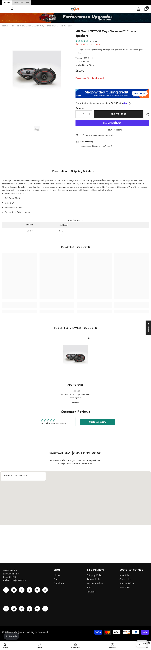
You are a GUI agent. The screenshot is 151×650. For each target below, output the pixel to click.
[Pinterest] (21, 590)
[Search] (12, 9)
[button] (82, 41)
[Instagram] (14, 590)
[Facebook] (6, 590)
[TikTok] (29, 590)
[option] (36, 74)
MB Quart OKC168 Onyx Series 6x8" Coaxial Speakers (75, 396)
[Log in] (138, 9)
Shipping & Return (82, 171)
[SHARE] (146, 114)
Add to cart (119, 114)
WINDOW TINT (21, 2)
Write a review (97, 422)
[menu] (4, 9)
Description (59, 171)
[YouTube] (37, 590)
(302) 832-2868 (18, 580)
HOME (7, 2)
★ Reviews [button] (148, 328)
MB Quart (88, 58)
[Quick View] (89, 338)
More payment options (112, 129)
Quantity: (80, 108)
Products (15, 25)
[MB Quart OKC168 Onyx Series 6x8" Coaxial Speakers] (75, 357)
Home (5, 25)
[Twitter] (45, 590)
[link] (19, 306)
